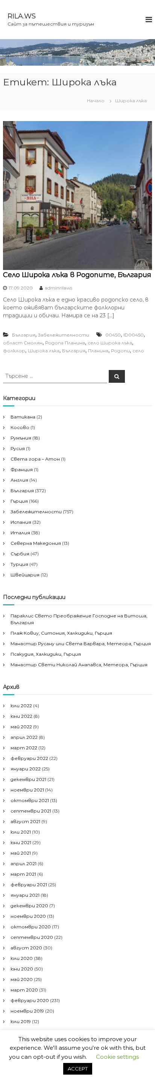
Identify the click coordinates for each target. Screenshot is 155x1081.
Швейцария (25, 575)
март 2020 (24, 990)
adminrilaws (58, 288)
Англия (19, 480)
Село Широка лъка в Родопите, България (77, 275)
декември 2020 (29, 905)
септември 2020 (32, 937)
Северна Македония (36, 543)
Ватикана (23, 417)
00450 (113, 335)
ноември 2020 (28, 916)
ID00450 (133, 335)
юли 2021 (21, 832)
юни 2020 (22, 969)
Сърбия (20, 553)
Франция (22, 469)
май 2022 (21, 726)
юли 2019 (21, 1021)
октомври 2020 (31, 926)
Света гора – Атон (35, 459)
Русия (18, 448)
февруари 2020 (30, 1000)
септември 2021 (31, 811)
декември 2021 (28, 779)
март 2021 (23, 874)
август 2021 (25, 821)
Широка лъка (43, 350)
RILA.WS (22, 16)
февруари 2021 (29, 884)
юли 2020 (22, 958)
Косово (20, 427)
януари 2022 (26, 769)
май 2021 (21, 853)
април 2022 (24, 737)
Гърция (19, 501)
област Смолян (23, 343)
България (23, 335)
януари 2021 (25, 895)
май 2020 (22, 979)
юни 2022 (21, 716)
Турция (19, 564)
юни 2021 (21, 842)
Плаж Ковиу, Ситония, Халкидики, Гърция (61, 633)
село (138, 350)
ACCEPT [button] (78, 1069)
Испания (21, 522)
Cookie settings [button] (117, 1056)
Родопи (120, 350)
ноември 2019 (27, 1011)
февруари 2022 (29, 758)
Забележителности (63, 335)
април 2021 (23, 863)
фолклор (14, 350)
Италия (20, 532)
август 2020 (26, 948)
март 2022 (24, 747)
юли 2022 (21, 705)
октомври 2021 (30, 800)
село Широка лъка (110, 343)
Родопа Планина (65, 343)
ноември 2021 (27, 790)
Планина (98, 350)
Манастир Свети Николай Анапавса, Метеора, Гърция (79, 664)
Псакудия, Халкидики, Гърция (46, 654)
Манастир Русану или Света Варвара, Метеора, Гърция (81, 643)
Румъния (21, 438)
